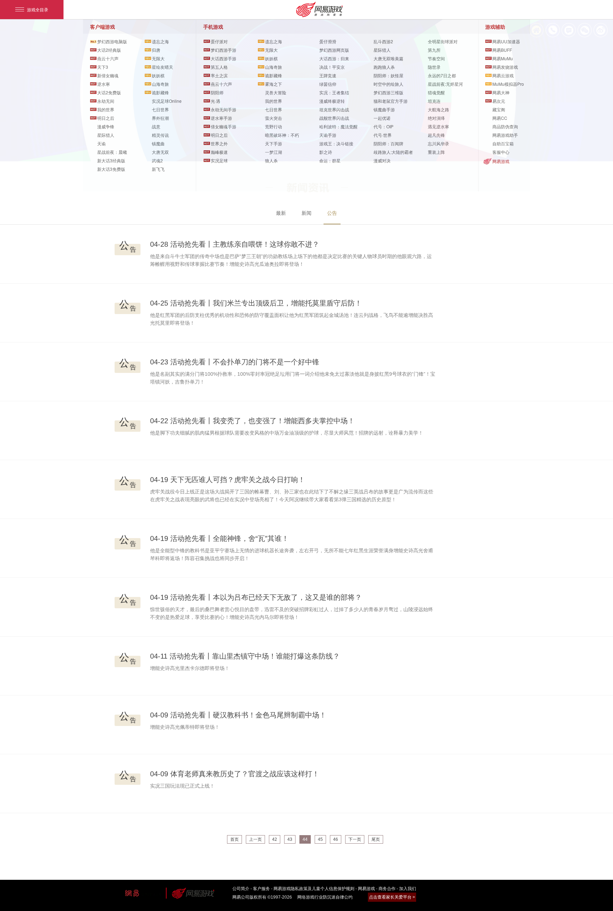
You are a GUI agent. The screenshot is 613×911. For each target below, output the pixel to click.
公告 (332, 213)
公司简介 (240, 888)
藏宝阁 (498, 109)
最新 (281, 213)
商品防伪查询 (505, 126)
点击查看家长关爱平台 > (392, 897)
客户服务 (261, 888)
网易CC (499, 118)
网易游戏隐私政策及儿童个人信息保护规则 (314, 888)
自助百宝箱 (503, 143)
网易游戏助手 (505, 135)
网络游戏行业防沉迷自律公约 (325, 897)
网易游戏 (500, 161)
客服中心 (500, 152)
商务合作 (387, 888)
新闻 (306, 213)
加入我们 (407, 888)
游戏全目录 (37, 9)
